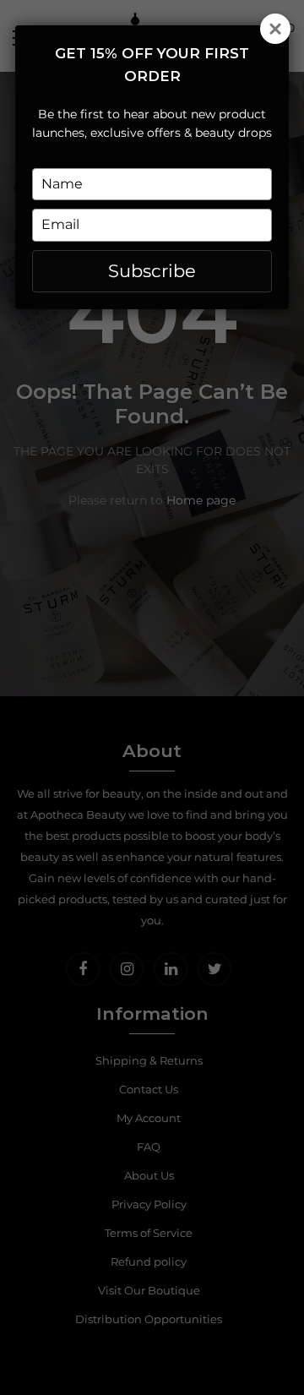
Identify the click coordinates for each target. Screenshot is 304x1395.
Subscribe (152, 270)
